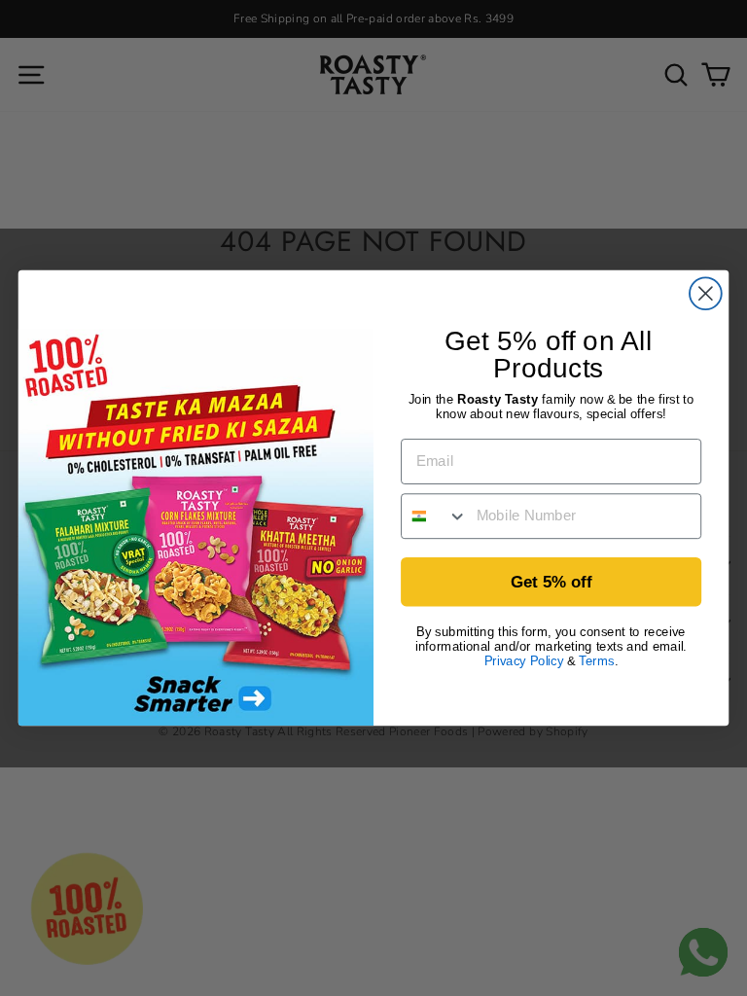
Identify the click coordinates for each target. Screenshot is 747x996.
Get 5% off (551, 582)
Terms (597, 661)
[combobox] (434, 516)
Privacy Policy (523, 661)
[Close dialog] (706, 293)
